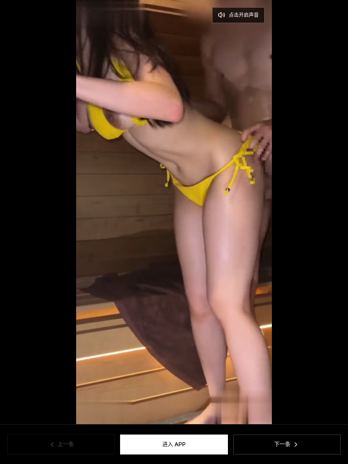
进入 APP (174, 444)
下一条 (282, 444)
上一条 (66, 444)
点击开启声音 (244, 15)
